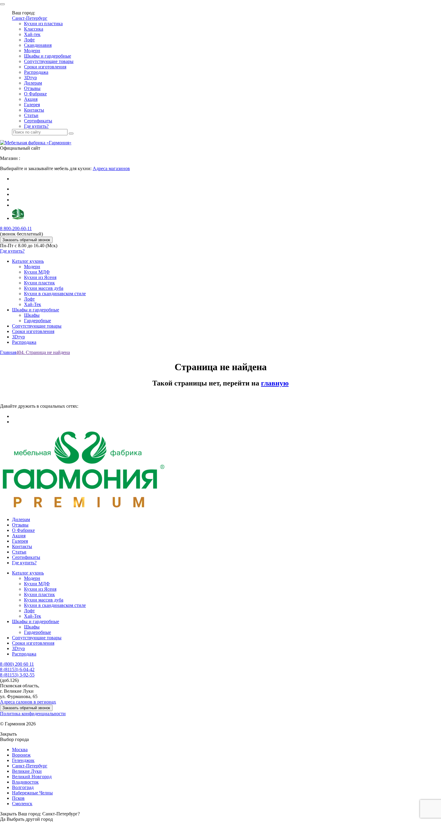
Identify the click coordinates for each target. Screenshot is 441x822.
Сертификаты (38, 120)
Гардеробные (37, 320)
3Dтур (30, 77)
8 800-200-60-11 (16, 228)
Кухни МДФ (37, 271)
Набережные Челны (32, 792)
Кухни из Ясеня (40, 277)
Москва (20, 749)
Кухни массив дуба (43, 288)
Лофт (29, 39)
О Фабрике (35, 93)
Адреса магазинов (111, 168)
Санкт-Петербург (29, 18)
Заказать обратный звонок (26, 240)
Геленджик (23, 760)
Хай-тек (32, 34)
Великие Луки (27, 771)
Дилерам (33, 83)
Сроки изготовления (45, 66)
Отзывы (32, 88)
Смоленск (22, 803)
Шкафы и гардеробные (47, 55)
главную (275, 383)
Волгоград (23, 787)
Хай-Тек (32, 304)
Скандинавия (38, 45)
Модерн (32, 50)
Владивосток (25, 781)
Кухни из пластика (43, 23)
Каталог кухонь (28, 261)
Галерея (32, 104)
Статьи (31, 115)
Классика (33, 29)
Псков (18, 798)
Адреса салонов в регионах (28, 701)
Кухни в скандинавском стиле (55, 293)
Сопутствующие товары (49, 61)
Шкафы (32, 315)
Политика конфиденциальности (33, 713)
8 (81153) (17, 669)
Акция (31, 99)
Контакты (34, 109)
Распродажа (36, 72)
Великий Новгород (32, 776)
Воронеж (21, 755)
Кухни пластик (39, 282)
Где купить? (36, 126)
